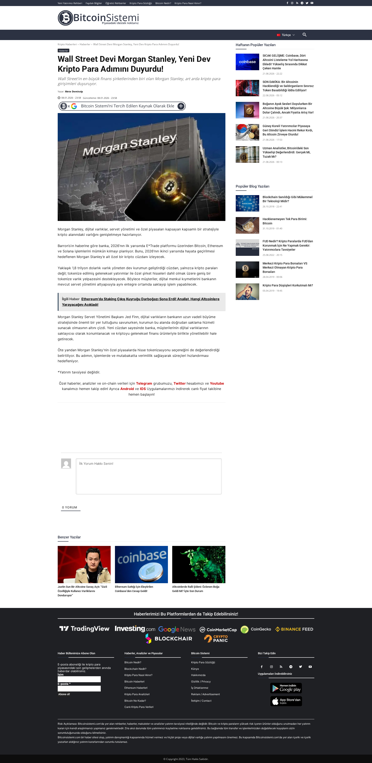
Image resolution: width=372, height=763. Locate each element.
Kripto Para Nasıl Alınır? (138, 675)
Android (127, 389)
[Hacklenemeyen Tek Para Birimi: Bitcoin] (247, 225)
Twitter (180, 383)
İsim (61, 674)
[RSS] (297, 3)
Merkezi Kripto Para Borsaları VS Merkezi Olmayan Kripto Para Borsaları (285, 267)
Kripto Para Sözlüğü (203, 662)
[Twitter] (306, 3)
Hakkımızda (198, 675)
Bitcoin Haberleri (134, 681)
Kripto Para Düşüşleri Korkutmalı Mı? (288, 285)
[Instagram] (292, 3)
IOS (143, 389)
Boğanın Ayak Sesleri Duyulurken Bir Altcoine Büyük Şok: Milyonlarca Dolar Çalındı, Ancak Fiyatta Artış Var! (288, 108)
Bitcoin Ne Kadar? (135, 700)
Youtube (217, 383)
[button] (304, 35)
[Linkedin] (146, 414)
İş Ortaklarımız (199, 687)
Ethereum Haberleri (135, 687)
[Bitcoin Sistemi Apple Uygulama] (286, 706)
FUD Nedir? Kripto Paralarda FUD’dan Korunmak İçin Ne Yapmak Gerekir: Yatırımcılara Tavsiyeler (288, 245)
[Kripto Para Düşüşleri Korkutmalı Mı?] (247, 291)
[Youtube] (311, 3)
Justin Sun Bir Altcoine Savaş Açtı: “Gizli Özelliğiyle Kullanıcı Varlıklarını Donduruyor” (82, 591)
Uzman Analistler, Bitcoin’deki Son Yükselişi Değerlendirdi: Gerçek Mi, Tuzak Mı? (286, 152)
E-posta (64, 683)
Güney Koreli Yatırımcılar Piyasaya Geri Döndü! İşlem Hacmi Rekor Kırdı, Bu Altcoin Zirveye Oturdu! (288, 130)
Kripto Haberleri (67, 44)
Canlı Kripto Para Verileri (138, 707)
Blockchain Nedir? (135, 668)
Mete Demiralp (74, 91)
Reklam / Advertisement (205, 694)
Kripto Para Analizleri (137, 694)
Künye (195, 668)
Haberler (85, 44)
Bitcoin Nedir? (132, 662)
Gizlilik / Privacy (201, 681)
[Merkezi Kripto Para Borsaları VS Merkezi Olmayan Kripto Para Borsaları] (247, 269)
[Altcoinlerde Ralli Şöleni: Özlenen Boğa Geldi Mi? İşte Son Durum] (198, 564)
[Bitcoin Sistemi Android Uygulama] (286, 693)
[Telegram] (302, 3)
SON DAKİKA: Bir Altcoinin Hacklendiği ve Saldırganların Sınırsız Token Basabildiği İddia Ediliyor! (288, 86)
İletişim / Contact (201, 700)
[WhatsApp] (136, 414)
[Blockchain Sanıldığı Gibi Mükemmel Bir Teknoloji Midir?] (247, 203)
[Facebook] (287, 3)
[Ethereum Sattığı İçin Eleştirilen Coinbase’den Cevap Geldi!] (141, 564)
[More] (166, 414)
